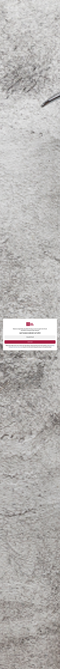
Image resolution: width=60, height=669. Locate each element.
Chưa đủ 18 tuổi (30, 337)
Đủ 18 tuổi (30, 342)
